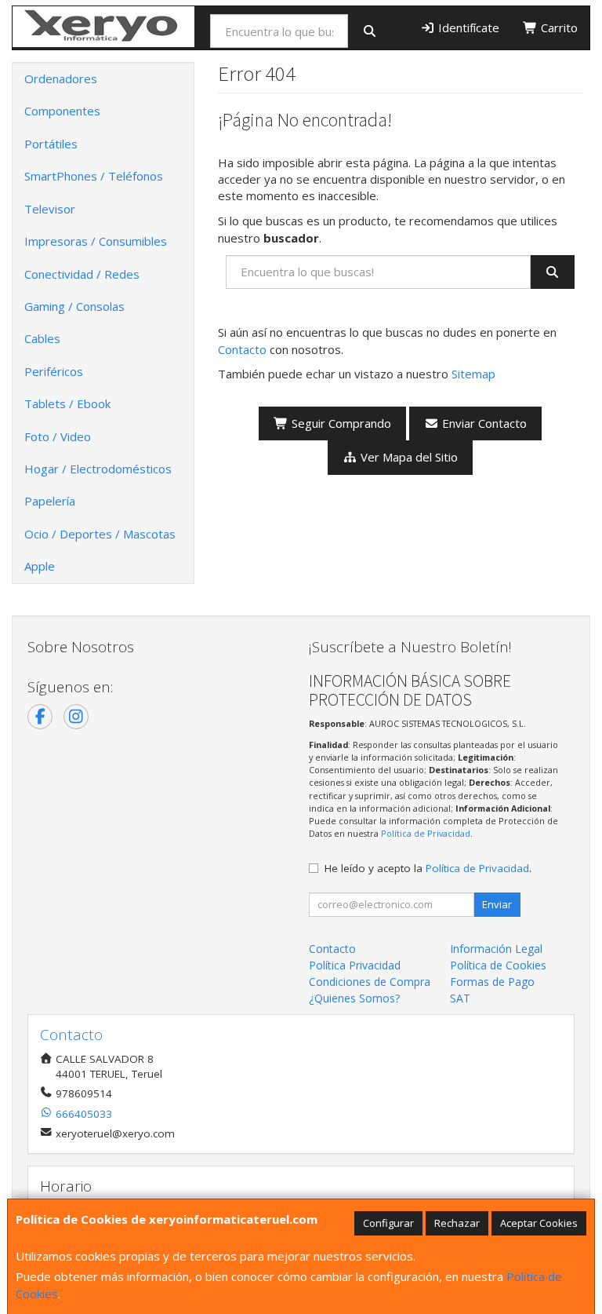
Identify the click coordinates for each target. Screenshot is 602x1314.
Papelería (49, 501)
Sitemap (473, 373)
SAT (460, 998)
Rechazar (457, 1223)
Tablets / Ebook (67, 403)
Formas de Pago (492, 981)
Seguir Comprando (339, 423)
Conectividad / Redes (82, 274)
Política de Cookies (498, 965)
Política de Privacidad (425, 833)
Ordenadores (60, 78)
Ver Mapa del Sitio (407, 457)
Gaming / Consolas (74, 306)
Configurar (388, 1223)
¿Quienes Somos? (354, 998)
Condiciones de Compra (369, 981)
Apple (39, 566)
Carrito (558, 27)
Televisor (49, 209)
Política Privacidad (355, 965)
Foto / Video (57, 436)
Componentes (62, 111)
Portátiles (51, 143)
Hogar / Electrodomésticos (98, 468)
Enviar (497, 904)
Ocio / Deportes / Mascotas (100, 534)
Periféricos (53, 371)
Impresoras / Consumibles (95, 241)
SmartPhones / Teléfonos (93, 176)
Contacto (242, 349)
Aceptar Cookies (539, 1223)
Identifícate (467, 27)
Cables (42, 338)
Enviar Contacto (483, 423)
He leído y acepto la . (428, 868)
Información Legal (496, 948)
